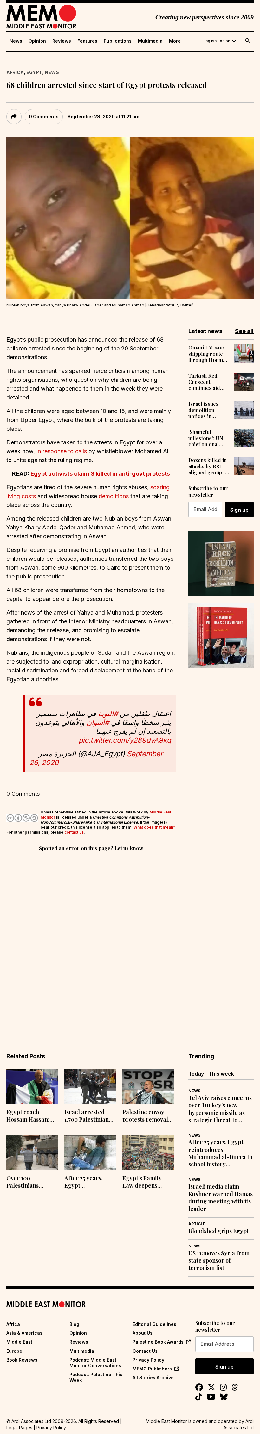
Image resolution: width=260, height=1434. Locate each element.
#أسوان (98, 722)
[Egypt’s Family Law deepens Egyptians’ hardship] (148, 1152)
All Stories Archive (153, 1377)
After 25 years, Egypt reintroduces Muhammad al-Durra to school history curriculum (89, 1182)
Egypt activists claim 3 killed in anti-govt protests (100, 473)
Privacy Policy (148, 1360)
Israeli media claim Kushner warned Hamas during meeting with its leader (220, 1197)
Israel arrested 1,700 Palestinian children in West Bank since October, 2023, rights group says (87, 1116)
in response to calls (61, 451)
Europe (14, 1351)
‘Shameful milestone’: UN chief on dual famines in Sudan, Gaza (208, 438)
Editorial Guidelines (154, 1324)
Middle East (19, 1341)
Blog (74, 1324)
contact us (74, 832)
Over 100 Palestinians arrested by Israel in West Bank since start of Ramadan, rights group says (30, 1182)
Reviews (61, 41)
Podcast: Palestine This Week (95, 1377)
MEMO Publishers (152, 1368)
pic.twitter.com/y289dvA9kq (125, 740)
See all (244, 331)
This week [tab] (221, 1074)
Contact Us (145, 1351)
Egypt (34, 72)
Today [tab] (196, 1074)
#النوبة (108, 713)
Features (87, 41)
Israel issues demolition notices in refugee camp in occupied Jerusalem (207, 410)
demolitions (114, 496)
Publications (118, 41)
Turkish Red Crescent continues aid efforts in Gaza (205, 382)
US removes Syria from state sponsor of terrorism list (219, 1261)
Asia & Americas (24, 1333)
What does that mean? (154, 827)
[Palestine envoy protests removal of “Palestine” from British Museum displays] (148, 1086)
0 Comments (44, 116)
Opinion (37, 41)
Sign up (239, 510)
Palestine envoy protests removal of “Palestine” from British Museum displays (147, 1116)
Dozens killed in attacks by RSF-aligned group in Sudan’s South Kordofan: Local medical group (208, 466)
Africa (15, 72)
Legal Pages (19, 1427)
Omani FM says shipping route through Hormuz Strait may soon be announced (208, 353)
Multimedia (150, 41)
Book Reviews (21, 1360)
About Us (143, 1333)
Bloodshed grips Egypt (218, 1231)
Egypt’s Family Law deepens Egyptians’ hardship (142, 1182)
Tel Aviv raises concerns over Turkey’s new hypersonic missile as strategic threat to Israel (220, 1109)
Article (196, 1223)
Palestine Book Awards (158, 1341)
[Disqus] (91, 940)
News (16, 41)
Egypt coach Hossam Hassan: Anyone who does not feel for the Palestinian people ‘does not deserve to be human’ (31, 1116)
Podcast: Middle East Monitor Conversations (95, 1362)
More (175, 41)
